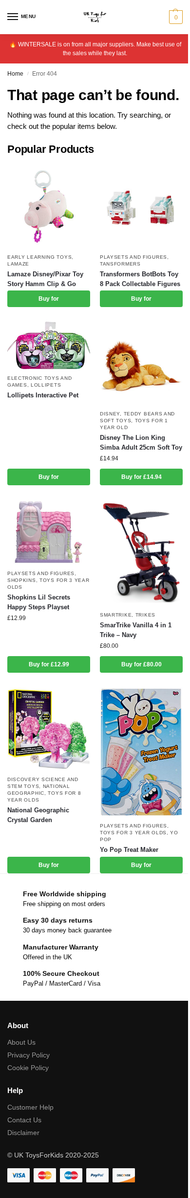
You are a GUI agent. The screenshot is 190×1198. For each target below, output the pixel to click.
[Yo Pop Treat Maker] (141, 752)
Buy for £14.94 (141, 477)
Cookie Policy (28, 1068)
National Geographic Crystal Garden (38, 815)
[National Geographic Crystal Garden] (48, 728)
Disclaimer (23, 1132)
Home (15, 73)
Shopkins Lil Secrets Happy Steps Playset (38, 602)
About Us (21, 1042)
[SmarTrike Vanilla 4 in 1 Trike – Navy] (141, 553)
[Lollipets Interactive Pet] (48, 345)
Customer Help (30, 1107)
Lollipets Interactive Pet (42, 395)
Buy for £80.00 (141, 664)
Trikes (145, 615)
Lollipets (46, 385)
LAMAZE (18, 264)
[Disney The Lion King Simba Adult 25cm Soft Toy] (141, 363)
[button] (175, 17)
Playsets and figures (133, 257)
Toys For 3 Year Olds (133, 832)
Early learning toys (39, 257)
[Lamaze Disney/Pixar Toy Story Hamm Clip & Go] (48, 206)
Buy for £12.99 (49, 664)
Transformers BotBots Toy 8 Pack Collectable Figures (140, 279)
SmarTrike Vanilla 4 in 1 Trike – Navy (135, 630)
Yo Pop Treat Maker (129, 849)
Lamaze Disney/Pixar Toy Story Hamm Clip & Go (45, 279)
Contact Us (24, 1120)
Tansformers (120, 264)
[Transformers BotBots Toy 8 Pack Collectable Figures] (141, 206)
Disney (110, 413)
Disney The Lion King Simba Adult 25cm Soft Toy (141, 442)
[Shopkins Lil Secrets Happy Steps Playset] (48, 532)
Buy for (48, 298)
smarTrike (116, 615)
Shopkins (21, 580)
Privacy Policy (28, 1055)
